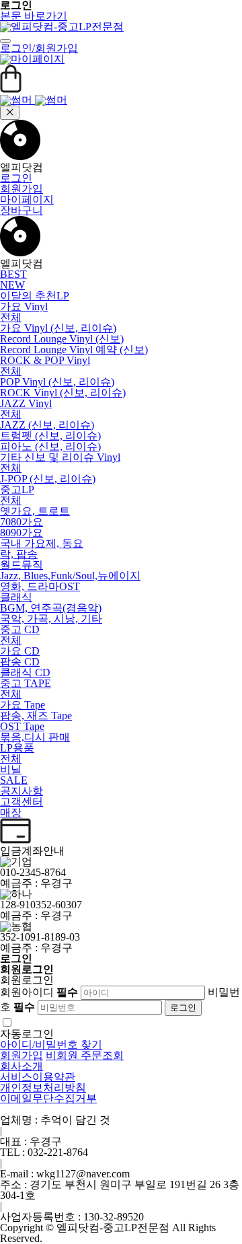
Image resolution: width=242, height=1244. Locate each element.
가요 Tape (22, 704)
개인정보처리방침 (43, 1087)
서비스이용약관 (37, 1077)
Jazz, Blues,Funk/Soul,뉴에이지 (70, 575)
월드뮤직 (21, 565)
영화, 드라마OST (40, 586)
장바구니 (21, 210)
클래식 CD (25, 672)
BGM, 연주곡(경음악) (51, 608)
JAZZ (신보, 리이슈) (47, 425)
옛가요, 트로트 (35, 511)
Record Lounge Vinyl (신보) (62, 338)
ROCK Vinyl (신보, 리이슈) (63, 392)
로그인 (16, 178)
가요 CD (20, 651)
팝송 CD (20, 661)
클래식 (16, 597)
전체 (11, 317)
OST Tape (22, 726)
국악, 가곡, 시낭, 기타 (51, 618)
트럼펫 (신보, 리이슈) (50, 435)
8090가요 (21, 532)
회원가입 (21, 188)
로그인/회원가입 (39, 48)
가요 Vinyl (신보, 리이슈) (58, 328)
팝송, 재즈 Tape (36, 715)
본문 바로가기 (33, 16)
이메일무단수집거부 (48, 1098)
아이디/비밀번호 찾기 (51, 1044)
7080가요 (21, 521)
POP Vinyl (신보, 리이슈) (57, 382)
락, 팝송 (19, 554)
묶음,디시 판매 (35, 737)
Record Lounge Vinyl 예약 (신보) (74, 349)
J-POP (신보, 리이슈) (47, 478)
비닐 (11, 769)
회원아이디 (39, 992)
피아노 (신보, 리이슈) (50, 446)
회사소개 (21, 1066)
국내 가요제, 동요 (41, 543)
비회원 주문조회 (85, 1055)
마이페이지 (27, 199)
